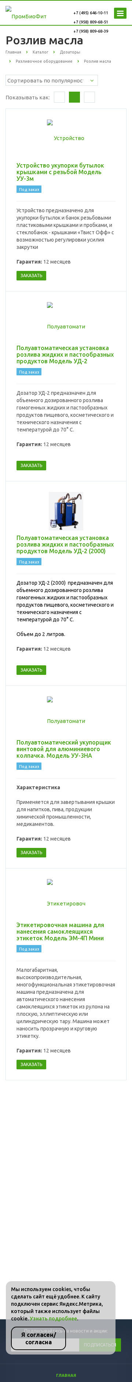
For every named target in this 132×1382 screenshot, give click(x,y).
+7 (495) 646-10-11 (90, 13)
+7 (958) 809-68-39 (90, 31)
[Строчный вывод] (74, 97)
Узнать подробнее (53, 1319)
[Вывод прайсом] (89, 97)
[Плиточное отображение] (59, 97)
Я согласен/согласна (38, 1338)
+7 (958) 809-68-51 (90, 22)
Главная (66, 1375)
